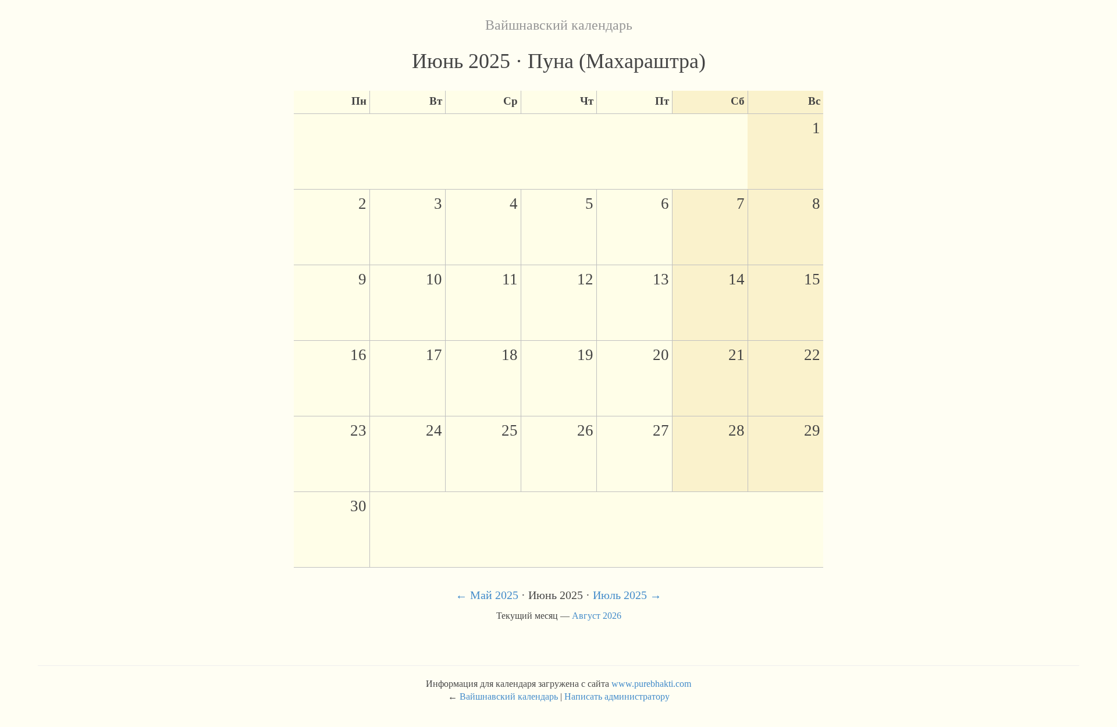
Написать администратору (617, 696)
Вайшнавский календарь (558, 25)
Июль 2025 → (627, 595)
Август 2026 (596, 616)
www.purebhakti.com (651, 684)
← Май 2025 (487, 595)
